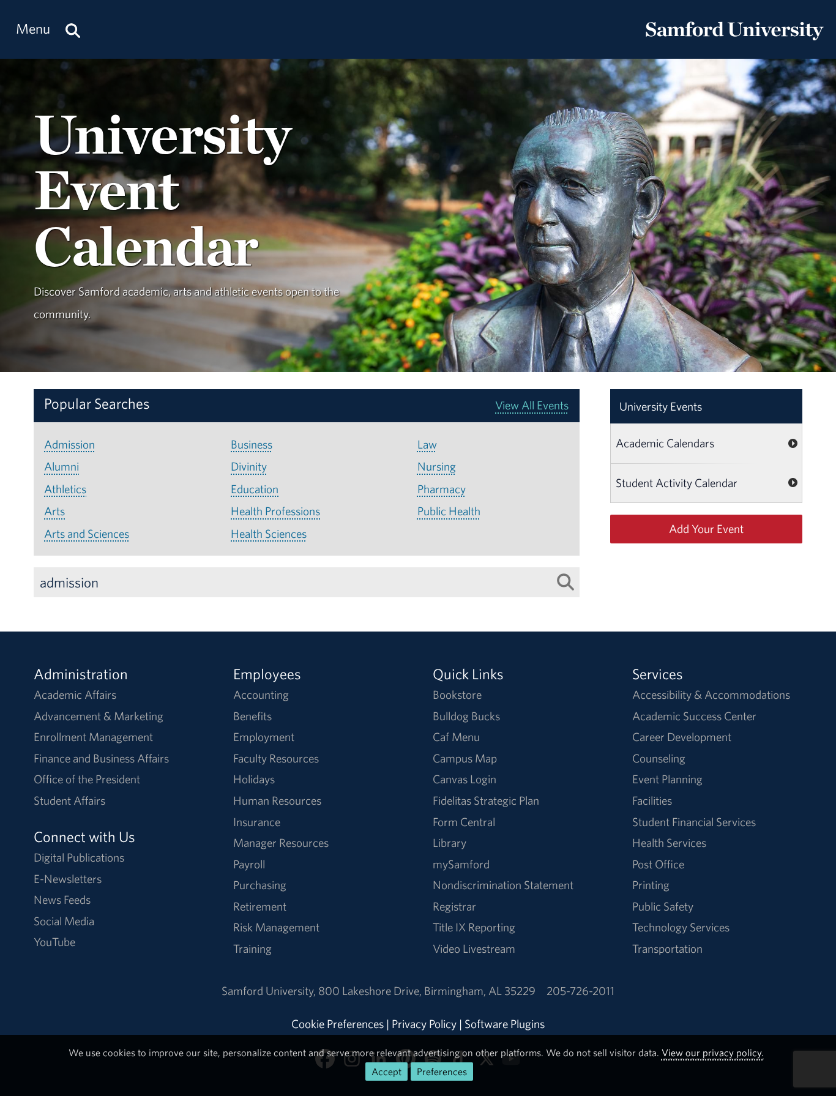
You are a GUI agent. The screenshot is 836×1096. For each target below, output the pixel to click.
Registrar (454, 906)
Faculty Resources (276, 758)
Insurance (256, 822)
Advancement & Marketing (98, 716)
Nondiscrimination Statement (503, 885)
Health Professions (275, 511)
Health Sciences (269, 533)
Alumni (61, 466)
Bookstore (457, 694)
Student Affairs (69, 800)
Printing (651, 885)
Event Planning (667, 779)
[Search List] (565, 581)
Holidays (254, 779)
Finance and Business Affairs (101, 758)
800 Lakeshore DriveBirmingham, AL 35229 (427, 990)
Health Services (669, 842)
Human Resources (277, 800)
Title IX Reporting (474, 927)
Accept (386, 1071)
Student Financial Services (694, 822)
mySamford (461, 864)
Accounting (261, 694)
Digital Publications (79, 857)
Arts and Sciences (86, 533)
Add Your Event (706, 528)
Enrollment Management (93, 736)
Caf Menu (456, 736)
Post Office (658, 864)
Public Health (448, 511)
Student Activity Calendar (676, 482)
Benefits (252, 716)
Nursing (436, 466)
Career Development (681, 736)
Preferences (442, 1071)
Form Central (464, 822)
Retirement (259, 906)
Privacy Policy (424, 1023)
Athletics (65, 489)
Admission (69, 444)
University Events (660, 406)
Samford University (270, 990)
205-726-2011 (580, 990)
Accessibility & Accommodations (711, 694)
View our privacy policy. (713, 1052)
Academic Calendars (665, 443)
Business (251, 444)
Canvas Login (464, 779)
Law (427, 444)
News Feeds (62, 899)
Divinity (249, 466)
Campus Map (465, 758)
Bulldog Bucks (466, 716)
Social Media (64, 921)
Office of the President (87, 779)
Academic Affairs (75, 694)
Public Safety (662, 906)
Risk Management (276, 927)
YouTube (54, 941)
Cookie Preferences (337, 1023)
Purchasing (259, 885)
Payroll (249, 864)
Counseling (658, 758)
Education (254, 489)
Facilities (652, 800)
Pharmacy (441, 489)
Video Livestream (474, 948)
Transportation (667, 948)
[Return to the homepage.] (734, 40)
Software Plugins (505, 1023)
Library (449, 842)
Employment (263, 736)
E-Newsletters (68, 878)
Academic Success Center (694, 716)
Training (252, 948)
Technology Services (681, 927)
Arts (54, 511)
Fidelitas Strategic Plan (486, 800)
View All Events (532, 405)
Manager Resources (281, 842)
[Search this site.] (72, 29)
